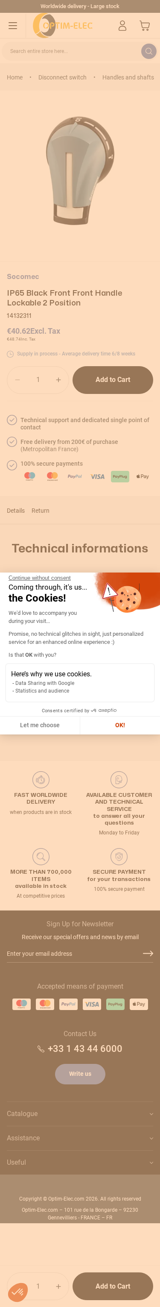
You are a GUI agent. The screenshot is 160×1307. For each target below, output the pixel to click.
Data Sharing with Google (44, 683)
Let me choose (40, 725)
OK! (120, 725)
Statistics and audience (42, 691)
